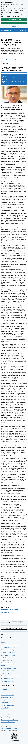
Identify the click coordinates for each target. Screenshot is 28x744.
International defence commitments (13, 34)
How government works (7, 705)
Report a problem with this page (14, 628)
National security (5, 612)
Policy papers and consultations (9, 700)
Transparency (4, 702)
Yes (15, 623)
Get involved (4, 708)
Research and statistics (7, 697)
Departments (4, 689)
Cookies (12, 714)
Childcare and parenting (7, 650)
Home (2, 34)
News (2, 692)
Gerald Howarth (16, 59)
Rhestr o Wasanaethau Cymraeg (9, 720)
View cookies (14, 26)
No (21, 623)
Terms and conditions (6, 718)
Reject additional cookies (14, 23)
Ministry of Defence (5, 59)
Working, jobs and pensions (8, 681)
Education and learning (7, 663)
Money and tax (5, 673)
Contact (17, 716)
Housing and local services (8, 670)
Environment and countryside (9, 668)
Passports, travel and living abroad (10, 676)
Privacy (7, 714)
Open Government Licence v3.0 (9, 728)
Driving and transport (6, 660)
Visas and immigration (7, 678)
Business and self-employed (8, 647)
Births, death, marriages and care (10, 645)
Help (2, 714)
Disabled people (5, 657)
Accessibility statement (7, 716)
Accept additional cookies (14, 19)
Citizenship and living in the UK (9, 652)
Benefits (3, 642)
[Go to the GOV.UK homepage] (6, 30)
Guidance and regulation (7, 695)
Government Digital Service (8, 722)
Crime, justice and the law (8, 655)
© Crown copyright (14, 740)
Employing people (5, 665)
